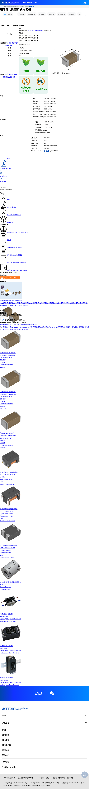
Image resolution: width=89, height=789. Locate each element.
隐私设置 (70, 778)
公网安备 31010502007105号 (72, 783)
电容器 (12, 6)
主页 (4, 6)
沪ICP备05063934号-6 (53, 783)
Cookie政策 (40, 778)
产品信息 (7, 6)
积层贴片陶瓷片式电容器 (21, 6)
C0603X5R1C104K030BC (35, 31)
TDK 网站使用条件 (9, 778)
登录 (47, 151)
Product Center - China (29, 2)
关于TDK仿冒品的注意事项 (55, 778)
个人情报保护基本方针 (25, 778)
